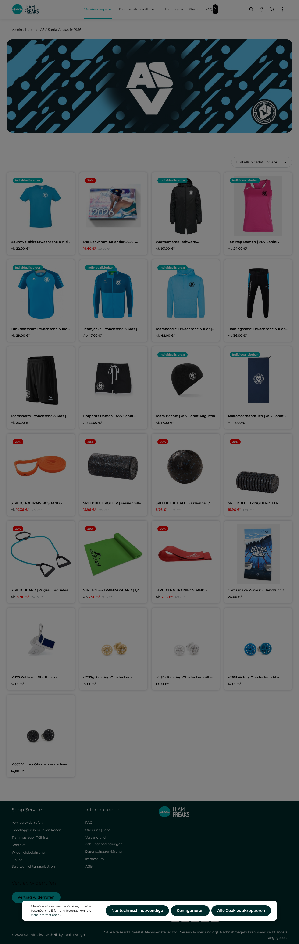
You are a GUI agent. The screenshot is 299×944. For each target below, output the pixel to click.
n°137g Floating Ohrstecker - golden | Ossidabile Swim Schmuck (113, 677)
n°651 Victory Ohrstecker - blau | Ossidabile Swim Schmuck (255, 677)
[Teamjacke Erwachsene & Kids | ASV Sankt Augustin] (113, 293)
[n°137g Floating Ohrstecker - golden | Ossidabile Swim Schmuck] (113, 642)
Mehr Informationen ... (46, 914)
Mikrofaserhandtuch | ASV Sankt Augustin (256, 416)
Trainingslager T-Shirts (30, 837)
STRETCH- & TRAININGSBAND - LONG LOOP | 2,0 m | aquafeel (36, 503)
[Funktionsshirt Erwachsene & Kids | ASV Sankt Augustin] (41, 293)
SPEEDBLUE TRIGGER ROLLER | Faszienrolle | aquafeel (254, 503)
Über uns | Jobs (97, 830)
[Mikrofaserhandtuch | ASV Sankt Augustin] (258, 380)
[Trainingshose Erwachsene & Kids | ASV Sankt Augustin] (258, 293)
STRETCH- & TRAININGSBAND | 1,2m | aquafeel (112, 590)
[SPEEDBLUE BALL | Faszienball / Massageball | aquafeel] (186, 467)
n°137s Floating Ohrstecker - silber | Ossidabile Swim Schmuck (186, 677)
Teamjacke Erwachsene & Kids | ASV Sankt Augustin (110, 329)
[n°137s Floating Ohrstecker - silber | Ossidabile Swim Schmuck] (186, 642)
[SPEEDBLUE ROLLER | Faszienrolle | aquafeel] (113, 467)
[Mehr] (282, 9)
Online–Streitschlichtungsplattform (35, 863)
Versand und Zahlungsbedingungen (103, 840)
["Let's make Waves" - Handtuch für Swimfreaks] (258, 554)
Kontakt (18, 845)
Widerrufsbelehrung (28, 852)
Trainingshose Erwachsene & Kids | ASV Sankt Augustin (257, 329)
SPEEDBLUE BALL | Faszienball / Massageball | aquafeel (183, 503)
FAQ (89, 822)
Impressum (94, 859)
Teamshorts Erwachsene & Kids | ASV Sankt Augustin (38, 416)
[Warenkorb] (272, 9)
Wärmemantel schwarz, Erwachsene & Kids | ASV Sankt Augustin (182, 242)
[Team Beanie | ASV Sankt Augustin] (186, 380)
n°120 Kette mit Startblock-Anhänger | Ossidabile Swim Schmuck (35, 677)
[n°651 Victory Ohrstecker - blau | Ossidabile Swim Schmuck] (258, 642)
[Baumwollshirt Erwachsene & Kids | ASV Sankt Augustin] (41, 206)
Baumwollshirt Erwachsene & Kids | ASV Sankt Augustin (40, 242)
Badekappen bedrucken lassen (36, 830)
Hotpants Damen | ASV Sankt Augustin (108, 416)
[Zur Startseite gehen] (25, 9)
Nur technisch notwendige (137, 910)
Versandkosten (192, 932)
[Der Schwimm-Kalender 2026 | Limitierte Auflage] (113, 206)
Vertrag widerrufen (36, 897)
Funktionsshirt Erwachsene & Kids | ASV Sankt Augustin (41, 329)
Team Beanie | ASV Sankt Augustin (185, 416)
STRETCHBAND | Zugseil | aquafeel (40, 590)
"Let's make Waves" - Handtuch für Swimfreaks (258, 590)
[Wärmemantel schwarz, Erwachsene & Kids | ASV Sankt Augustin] (186, 206)
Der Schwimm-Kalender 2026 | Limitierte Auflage (109, 242)
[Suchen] (251, 9)
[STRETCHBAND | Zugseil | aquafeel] (41, 554)
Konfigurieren (190, 910)
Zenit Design (74, 935)
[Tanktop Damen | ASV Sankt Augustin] (258, 206)
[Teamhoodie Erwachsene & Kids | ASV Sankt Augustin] (186, 293)
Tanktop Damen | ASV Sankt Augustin (252, 242)
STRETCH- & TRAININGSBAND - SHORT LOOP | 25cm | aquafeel (182, 590)
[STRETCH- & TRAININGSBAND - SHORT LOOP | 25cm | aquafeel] (186, 554)
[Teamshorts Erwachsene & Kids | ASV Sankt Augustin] (41, 380)
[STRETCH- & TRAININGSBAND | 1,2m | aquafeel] (113, 554)
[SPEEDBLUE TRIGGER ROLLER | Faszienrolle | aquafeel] (258, 467)
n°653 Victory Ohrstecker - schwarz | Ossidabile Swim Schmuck (40, 764)
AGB (89, 866)
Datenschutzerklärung (103, 851)
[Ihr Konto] (261, 9)
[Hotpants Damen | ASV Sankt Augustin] (113, 380)
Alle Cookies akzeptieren (241, 910)
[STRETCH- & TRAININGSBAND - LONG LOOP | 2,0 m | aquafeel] (41, 467)
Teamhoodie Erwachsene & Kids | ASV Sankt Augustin (184, 329)
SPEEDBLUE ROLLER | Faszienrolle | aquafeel (113, 503)
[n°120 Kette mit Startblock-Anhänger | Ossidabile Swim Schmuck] (41, 642)
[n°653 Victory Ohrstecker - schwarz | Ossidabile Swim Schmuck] (41, 728)
